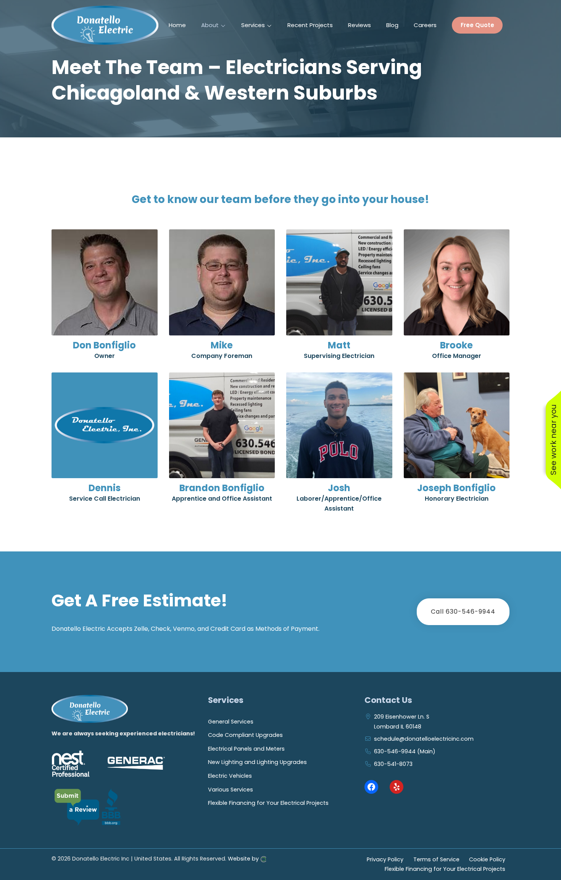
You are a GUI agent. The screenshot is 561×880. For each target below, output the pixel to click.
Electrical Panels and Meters (246, 749)
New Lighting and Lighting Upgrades (257, 762)
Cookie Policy (487, 859)
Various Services (230, 789)
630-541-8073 (393, 764)
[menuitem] (177, 25)
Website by (244, 858)
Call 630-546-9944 (463, 611)
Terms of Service (436, 859)
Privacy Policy (385, 859)
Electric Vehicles (230, 776)
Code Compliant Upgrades (245, 735)
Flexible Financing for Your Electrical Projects (268, 803)
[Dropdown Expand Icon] (223, 26)
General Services (230, 721)
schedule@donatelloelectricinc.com (424, 739)
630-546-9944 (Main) (404, 751)
